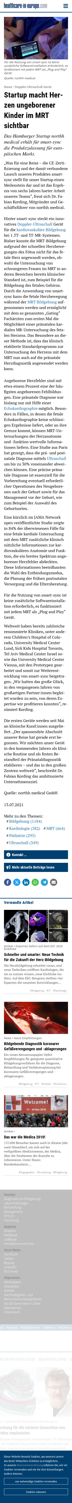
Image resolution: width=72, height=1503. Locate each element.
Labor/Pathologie (16, 1203)
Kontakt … (18, 855)
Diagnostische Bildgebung (22, 1199)
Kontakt (9, 1290)
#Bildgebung (37, 990)
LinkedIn (10, 1267)
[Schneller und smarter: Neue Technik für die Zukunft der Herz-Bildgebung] (36, 926)
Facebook (11, 1254)
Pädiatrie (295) (22, 835)
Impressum (12, 1312)
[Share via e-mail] (53, 882)
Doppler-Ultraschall (35, 224)
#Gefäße (46, 1084)
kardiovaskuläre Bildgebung (41, 229)
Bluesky (9, 1263)
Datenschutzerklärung (30, 1465)
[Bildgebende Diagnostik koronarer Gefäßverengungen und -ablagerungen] (36, 1018)
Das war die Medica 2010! (24, 1137)
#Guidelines (60, 1084)
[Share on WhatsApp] (35, 882)
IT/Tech (9, 1216)
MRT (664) (55, 828)
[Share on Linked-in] (26, 882)
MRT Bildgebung (42, 302)
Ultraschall (56, 458)
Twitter (9, 1258)
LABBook (10, 1239)
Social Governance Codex (22, 1303)
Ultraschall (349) (24, 842)
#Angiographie (27, 1172)
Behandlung (12, 1207)
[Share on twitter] (16, 882)
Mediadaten (12, 1282)
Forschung (11, 1220)
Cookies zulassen (36, 1492)
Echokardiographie (21, 408)
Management (13, 1212)
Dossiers (10, 1231)
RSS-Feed (11, 1271)
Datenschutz (12, 1308)
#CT (48, 990)
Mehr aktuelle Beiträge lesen (32, 867)
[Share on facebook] (7, 882)
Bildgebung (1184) (25, 821)
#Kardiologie (60, 990)
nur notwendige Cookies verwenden (36, 1481)
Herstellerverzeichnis (19, 1243)
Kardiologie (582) (24, 828)
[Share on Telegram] (44, 882)
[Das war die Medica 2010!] (36, 1111)
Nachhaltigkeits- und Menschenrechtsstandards (23, 1297)
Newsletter (12, 1286)
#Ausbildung (44, 1172)
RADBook (10, 1235)
